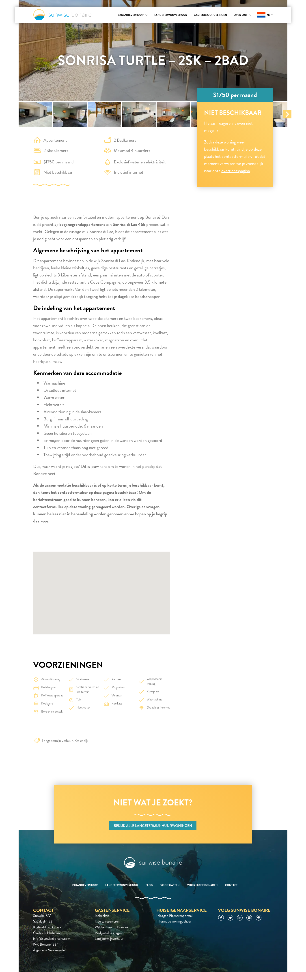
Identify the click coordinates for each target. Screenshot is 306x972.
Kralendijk (81, 740)
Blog (149, 885)
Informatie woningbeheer (173, 921)
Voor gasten (169, 885)
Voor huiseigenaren (202, 885)
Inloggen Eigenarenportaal (174, 915)
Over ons (241, 15)
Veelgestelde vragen (108, 933)
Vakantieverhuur (131, 15)
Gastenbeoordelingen (210, 15)
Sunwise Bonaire (62, 15)
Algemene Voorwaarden (50, 950)
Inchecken (102, 915)
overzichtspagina (235, 170)
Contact (231, 885)
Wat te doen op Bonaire (111, 927)
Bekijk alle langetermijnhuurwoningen (153, 825)
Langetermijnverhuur (170, 15)
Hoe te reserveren (107, 921)
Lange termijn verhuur (57, 740)
